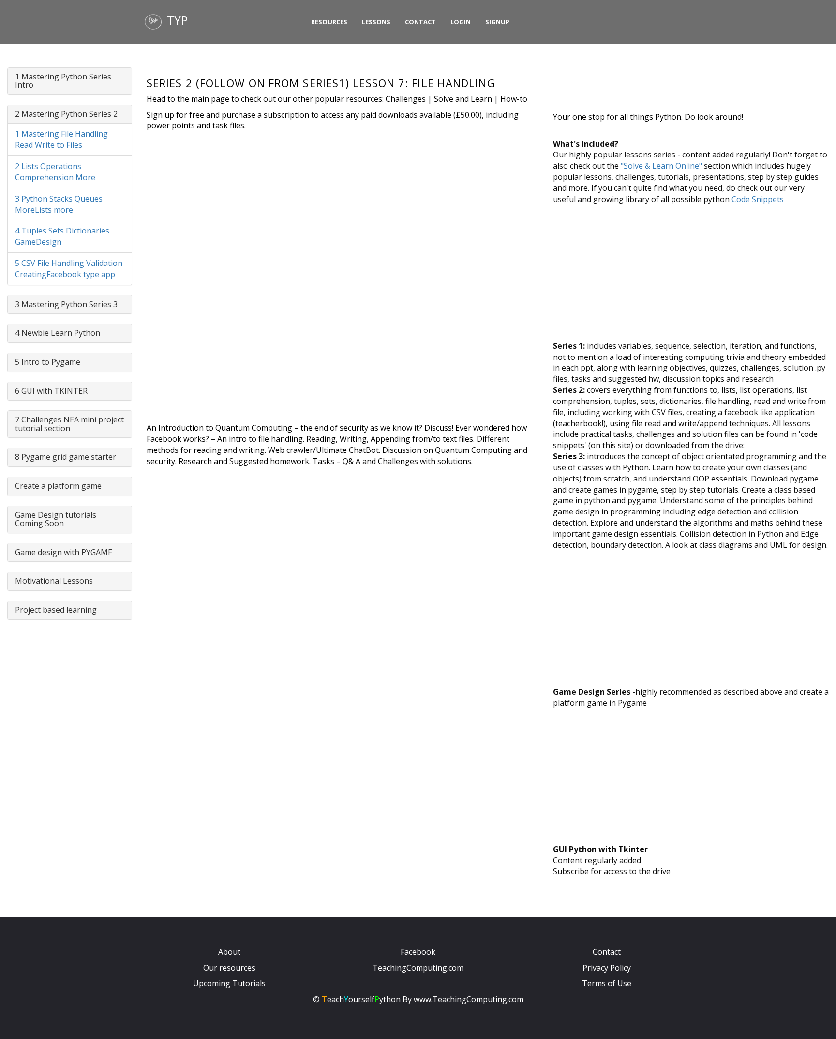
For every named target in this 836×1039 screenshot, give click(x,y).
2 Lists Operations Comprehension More (55, 172)
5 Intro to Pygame (47, 362)
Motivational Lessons (54, 580)
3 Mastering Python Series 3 (66, 304)
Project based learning (56, 610)
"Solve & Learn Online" (661, 165)
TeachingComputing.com (418, 967)
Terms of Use (606, 983)
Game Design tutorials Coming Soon (55, 519)
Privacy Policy (606, 967)
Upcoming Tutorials (229, 983)
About (229, 951)
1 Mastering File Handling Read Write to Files (61, 139)
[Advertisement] (691, 273)
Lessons (376, 21)
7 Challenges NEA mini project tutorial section (69, 424)
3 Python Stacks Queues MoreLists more (59, 204)
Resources (329, 21)
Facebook (418, 951)
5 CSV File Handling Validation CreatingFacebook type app (68, 268)
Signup (497, 21)
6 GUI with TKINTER (51, 391)
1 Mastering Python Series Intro (63, 81)
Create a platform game (58, 486)
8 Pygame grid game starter (65, 456)
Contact (420, 21)
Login (460, 21)
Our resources (229, 967)
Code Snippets (758, 199)
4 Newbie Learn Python (57, 332)
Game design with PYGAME (63, 552)
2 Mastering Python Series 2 (66, 114)
